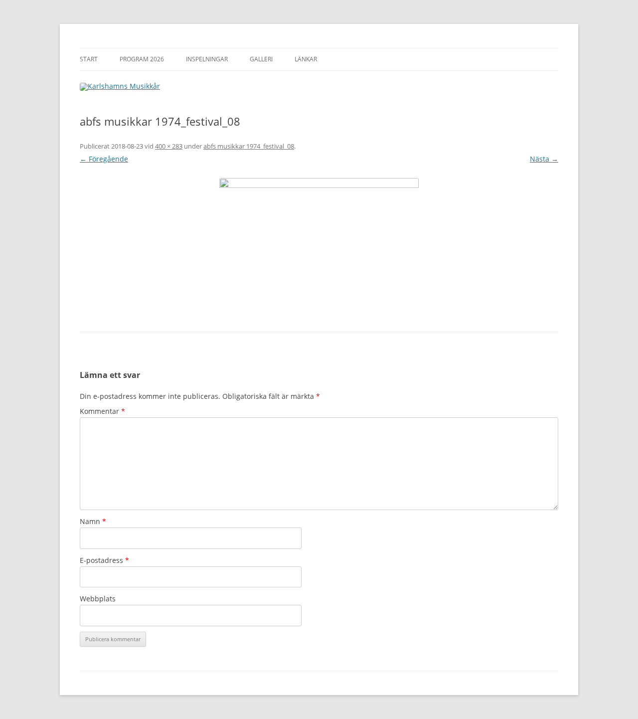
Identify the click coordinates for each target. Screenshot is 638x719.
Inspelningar (207, 59)
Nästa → (544, 159)
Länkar (306, 59)
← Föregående (104, 159)
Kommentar (102, 411)
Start (89, 59)
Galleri (261, 59)
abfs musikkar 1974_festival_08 (248, 146)
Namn (93, 521)
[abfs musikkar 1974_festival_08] (319, 248)
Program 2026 (142, 59)
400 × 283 (168, 146)
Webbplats (98, 598)
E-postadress (104, 560)
